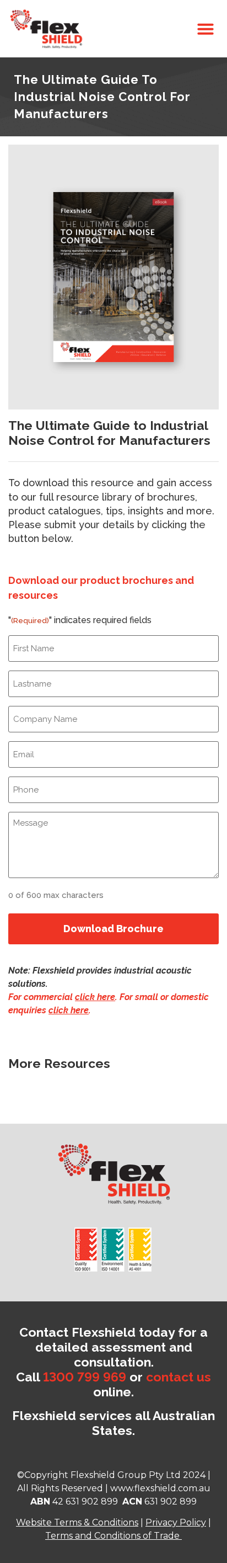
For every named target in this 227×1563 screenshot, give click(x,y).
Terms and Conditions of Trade (112, 1535)
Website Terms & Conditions (77, 1522)
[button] (205, 28)
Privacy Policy (175, 1522)
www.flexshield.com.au (160, 1488)
